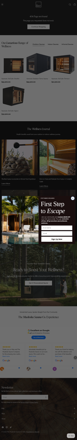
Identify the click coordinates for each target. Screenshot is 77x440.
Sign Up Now (56, 239)
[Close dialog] (72, 198)
